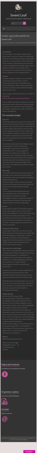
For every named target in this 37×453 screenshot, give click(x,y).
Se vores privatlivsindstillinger (10, 396)
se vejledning (12, 65)
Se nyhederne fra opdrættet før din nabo (13, 368)
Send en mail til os (6, 413)
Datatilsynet (18, 321)
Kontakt (5, 349)
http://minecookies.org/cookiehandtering (15, 98)
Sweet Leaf (18, 15)
